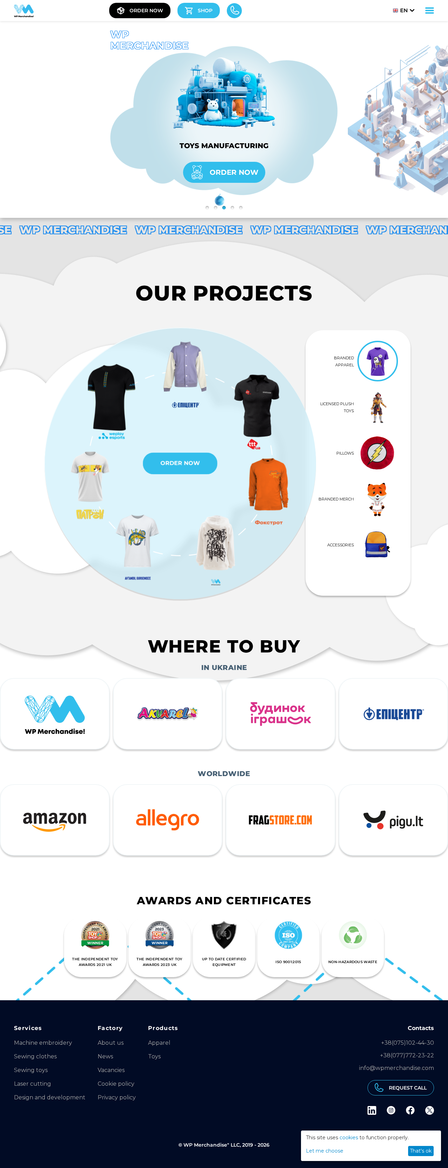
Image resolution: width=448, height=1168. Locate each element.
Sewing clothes (35, 1056)
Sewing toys (31, 1070)
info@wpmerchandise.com (396, 1068)
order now (234, 172)
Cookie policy (116, 1083)
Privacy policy (117, 1097)
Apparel (159, 1042)
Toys (154, 1056)
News (105, 1056)
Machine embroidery (43, 1042)
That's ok (421, 1151)
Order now (180, 463)
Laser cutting (32, 1083)
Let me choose (324, 1151)
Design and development (49, 1097)
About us (111, 1042)
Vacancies (111, 1070)
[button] (207, 207)
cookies (349, 1137)
